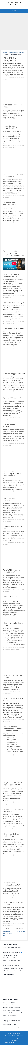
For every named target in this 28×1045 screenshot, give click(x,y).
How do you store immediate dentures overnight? (11, 1021)
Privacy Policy (16, 1033)
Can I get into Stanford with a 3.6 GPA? (11, 1010)
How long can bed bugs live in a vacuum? (12, 1012)
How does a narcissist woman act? (8, 933)
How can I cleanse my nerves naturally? (12, 947)
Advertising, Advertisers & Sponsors (14, 1035)
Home (5, 52)
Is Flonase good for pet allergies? (10, 955)
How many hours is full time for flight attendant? (14, 1027)
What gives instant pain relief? (9, 949)
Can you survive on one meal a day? (11, 965)
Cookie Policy (14, 1040)
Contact (24, 1038)
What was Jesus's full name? (9, 1002)
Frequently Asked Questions (16, 52)
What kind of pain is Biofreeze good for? (12, 960)
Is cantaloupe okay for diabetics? (10, 963)
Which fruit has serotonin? (9, 957)
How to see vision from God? (9, 1024)
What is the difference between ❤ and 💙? (12, 952)
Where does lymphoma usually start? (11, 1007)
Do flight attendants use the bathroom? (12, 970)
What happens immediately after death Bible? (13, 968)
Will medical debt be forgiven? (9, 1004)
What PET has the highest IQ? (10, 1015)
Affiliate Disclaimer (6, 1038)
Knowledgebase (17, 1038)
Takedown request (9, 77)
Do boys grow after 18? (8, 1018)
